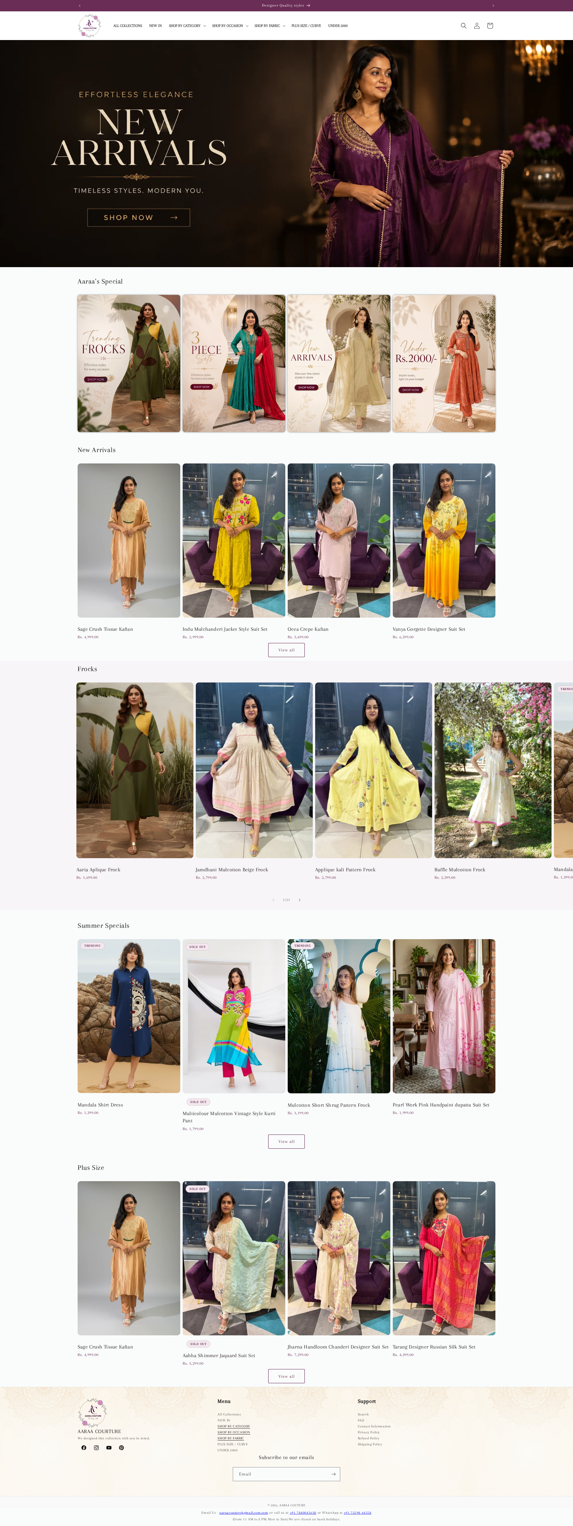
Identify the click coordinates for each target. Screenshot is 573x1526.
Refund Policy (369, 1438)
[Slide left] (273, 900)
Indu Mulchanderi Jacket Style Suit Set (225, 629)
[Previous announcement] (79, 5)
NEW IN (224, 1420)
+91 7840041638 (303, 1513)
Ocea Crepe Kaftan (308, 629)
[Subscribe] (333, 1474)
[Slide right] (299, 900)
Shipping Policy (370, 1444)
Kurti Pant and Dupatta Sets (213, 436)
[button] (187, 26)
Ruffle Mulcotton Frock (460, 870)
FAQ (361, 1420)
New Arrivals (301, 436)
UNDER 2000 (228, 1450)
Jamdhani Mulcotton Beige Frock (232, 870)
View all (286, 650)
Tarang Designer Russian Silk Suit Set (434, 1347)
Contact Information (374, 1426)
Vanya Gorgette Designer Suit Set (429, 629)
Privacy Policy (369, 1432)
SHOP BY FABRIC (231, 1438)
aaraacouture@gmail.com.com (243, 1513)
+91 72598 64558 (358, 1513)
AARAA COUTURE (292, 1505)
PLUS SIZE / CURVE (233, 1444)
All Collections (229, 1414)
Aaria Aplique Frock (98, 870)
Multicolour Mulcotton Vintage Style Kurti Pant (229, 1117)
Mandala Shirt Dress (100, 1105)
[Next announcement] (493, 5)
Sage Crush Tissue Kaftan (105, 629)
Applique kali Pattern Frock (345, 870)
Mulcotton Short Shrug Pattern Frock (329, 1105)
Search (363, 1414)
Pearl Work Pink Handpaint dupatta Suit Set (441, 1105)
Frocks (85, 436)
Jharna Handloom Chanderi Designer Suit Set (338, 1347)
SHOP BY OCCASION (234, 1432)
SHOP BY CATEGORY (234, 1426)
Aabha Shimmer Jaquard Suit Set (219, 1355)
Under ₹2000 (407, 436)
